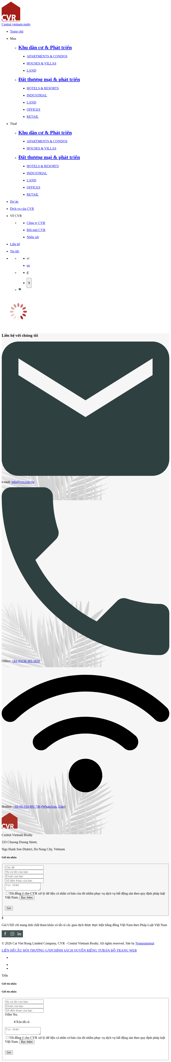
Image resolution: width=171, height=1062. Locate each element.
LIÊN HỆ (8, 950)
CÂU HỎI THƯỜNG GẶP (33, 950)
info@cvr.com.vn (22, 482)
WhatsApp (49, 806)
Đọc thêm (27, 897)
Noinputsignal (145, 943)
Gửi (9, 908)
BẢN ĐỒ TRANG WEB (120, 950)
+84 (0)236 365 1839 (26, 661)
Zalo (61, 806)
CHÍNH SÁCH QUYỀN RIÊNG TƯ (77, 950)
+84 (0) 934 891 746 (26, 806)
